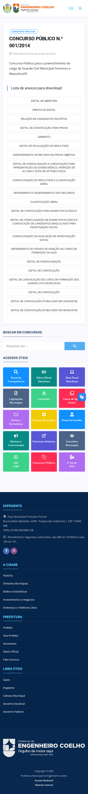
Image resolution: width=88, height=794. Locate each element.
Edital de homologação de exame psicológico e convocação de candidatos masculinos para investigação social (44, 223)
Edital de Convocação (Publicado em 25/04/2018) (44, 301)
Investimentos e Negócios (19, 599)
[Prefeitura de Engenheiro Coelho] (28, 8)
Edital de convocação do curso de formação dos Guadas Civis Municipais (44, 281)
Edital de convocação (44, 270)
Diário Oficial (10, 651)
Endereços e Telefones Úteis (20, 607)
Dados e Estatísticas (15, 591)
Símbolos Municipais (15, 583)
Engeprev (9, 688)
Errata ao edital (44, 110)
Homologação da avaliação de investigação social (44, 238)
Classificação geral (44, 202)
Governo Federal (13, 711)
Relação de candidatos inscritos (44, 119)
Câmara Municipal (14, 696)
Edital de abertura (44, 101)
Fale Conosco (11, 659)
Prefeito (8, 627)
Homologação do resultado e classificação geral (44, 182)
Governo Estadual (14, 703)
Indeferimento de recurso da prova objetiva (44, 155)
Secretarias (9, 643)
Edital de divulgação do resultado (44, 146)
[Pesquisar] (80, 8)
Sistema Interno (44, 784)
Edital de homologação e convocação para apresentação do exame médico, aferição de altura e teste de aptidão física (44, 167)
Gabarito (44, 137)
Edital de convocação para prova (44, 128)
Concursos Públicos (23, 31)
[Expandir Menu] (71, 8)
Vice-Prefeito (10, 635)
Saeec (6, 680)
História (8, 575)
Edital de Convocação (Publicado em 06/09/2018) (44, 310)
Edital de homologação (44, 261)
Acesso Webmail (44, 780)
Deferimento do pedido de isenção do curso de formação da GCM (44, 250)
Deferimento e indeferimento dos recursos (44, 193)
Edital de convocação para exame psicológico (44, 211)
